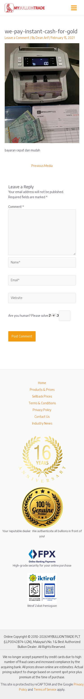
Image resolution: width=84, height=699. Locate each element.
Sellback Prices (42, 396)
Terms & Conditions (42, 403)
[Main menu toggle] (74, 7)
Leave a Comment (17, 38)
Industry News (42, 423)
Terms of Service (45, 689)
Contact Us (42, 416)
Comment (16, 207)
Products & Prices (42, 389)
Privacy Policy (42, 410)
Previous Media (42, 166)
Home (42, 383)
